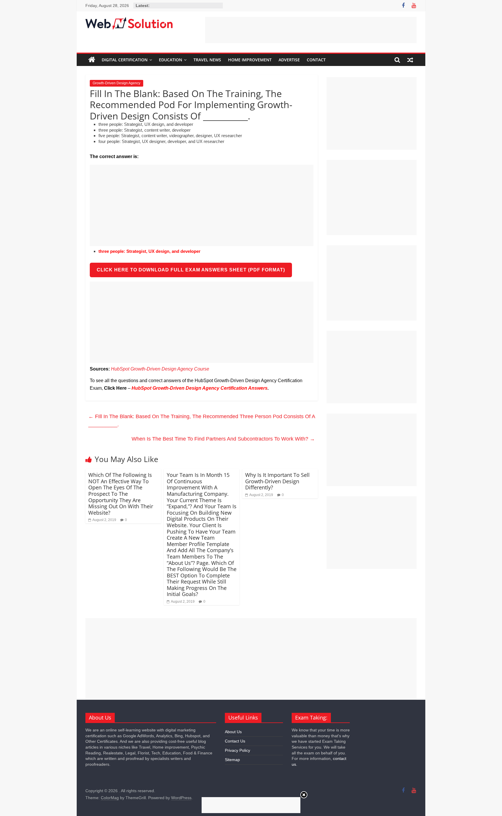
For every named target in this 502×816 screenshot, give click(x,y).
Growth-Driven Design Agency (116, 83)
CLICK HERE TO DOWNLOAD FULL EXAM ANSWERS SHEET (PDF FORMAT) (191, 269)
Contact (316, 59)
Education (170, 59)
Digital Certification (125, 59)
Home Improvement (250, 59)
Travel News (207, 59)
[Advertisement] (311, 30)
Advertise (289, 59)
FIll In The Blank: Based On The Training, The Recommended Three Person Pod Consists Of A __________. (201, 421)
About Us (233, 731)
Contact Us (235, 741)
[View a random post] (410, 60)
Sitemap (232, 759)
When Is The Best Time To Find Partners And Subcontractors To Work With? (223, 439)
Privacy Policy (237, 750)
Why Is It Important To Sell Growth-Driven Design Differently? (277, 481)
